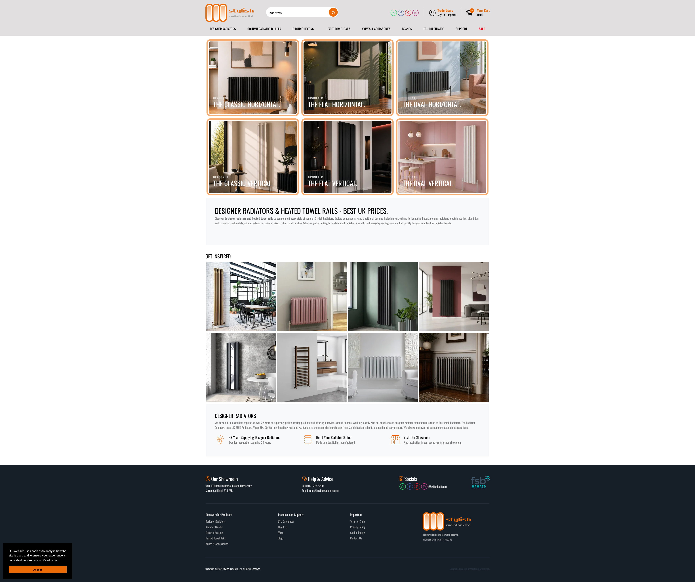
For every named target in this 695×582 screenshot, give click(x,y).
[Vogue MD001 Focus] (312, 367)
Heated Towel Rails (215, 538)
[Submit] (333, 12)
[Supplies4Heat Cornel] (454, 367)
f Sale (362, 521)
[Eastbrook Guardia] (454, 296)
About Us (282, 527)
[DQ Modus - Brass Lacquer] (241, 296)
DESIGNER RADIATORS (223, 28)
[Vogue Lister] (383, 296)
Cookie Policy (357, 532)
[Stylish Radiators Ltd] (229, 13)
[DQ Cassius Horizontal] (312, 296)
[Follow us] (394, 13)
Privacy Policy (357, 527)
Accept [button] (37, 569)
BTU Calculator (286, 521)
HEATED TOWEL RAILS (338, 28)
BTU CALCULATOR (434, 28)
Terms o (354, 521)
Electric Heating (214, 532)
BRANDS (407, 28)
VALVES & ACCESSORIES (376, 28)
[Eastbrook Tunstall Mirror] (241, 367)
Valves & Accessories (216, 544)
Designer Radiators (215, 521)
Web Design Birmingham (479, 568)
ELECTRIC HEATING (303, 28)
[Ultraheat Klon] (383, 367)
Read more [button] (50, 560)
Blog (280, 538)
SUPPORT (461, 28)
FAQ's (280, 532)
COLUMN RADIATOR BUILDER (264, 28)
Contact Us (356, 538)
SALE (482, 28)
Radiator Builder (214, 527)
